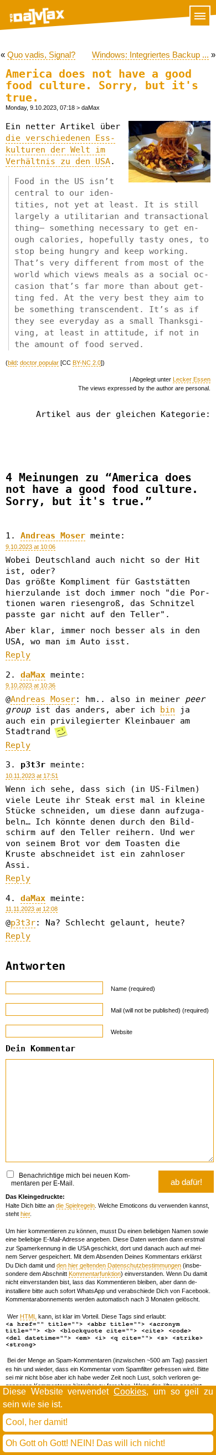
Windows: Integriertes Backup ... (150, 54)
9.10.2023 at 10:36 (30, 685)
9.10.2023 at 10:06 (30, 546)
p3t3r (23, 923)
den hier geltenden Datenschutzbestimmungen (118, 1265)
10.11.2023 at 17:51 (32, 775)
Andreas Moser (52, 536)
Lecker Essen (191, 379)
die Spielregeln (75, 1205)
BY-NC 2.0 (87, 362)
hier (25, 1213)
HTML (28, 1316)
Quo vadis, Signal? (41, 54)
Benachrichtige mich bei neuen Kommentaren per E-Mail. (70, 1179)
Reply (18, 655)
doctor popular (39, 362)
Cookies (130, 1391)
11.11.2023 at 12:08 (32, 908)
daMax (32, 675)
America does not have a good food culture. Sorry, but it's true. (102, 86)
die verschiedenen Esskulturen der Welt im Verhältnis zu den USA (60, 149)
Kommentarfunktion (95, 1273)
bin (167, 710)
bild (12, 362)
